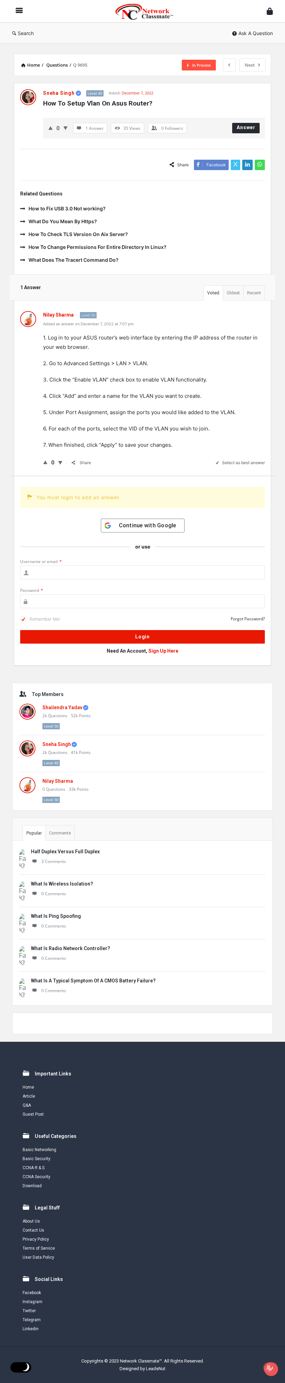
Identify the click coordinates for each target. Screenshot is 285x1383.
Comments (60, 833)
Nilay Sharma (57, 781)
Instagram (32, 1301)
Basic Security (36, 1158)
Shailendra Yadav (62, 707)
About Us (31, 1221)
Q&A (27, 1105)
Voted (213, 292)
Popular (34, 833)
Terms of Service (39, 1248)
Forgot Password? (248, 619)
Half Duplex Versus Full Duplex (65, 851)
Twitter (29, 1310)
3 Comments (53, 861)
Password (31, 590)
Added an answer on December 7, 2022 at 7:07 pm (88, 323)
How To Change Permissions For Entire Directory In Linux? (97, 247)
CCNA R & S (33, 1167)
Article (29, 1096)
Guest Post (33, 1114)
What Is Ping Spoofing (56, 916)
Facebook (32, 1292)
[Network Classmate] (148, 11)
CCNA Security (36, 1176)
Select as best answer (243, 462)
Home (28, 1087)
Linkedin (31, 1328)
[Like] (50, 128)
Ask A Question (255, 33)
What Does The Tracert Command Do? (73, 260)
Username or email (41, 561)
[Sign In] (270, 11)
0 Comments (53, 894)
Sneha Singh (56, 744)
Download (32, 1185)
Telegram (32, 1319)
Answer (246, 127)
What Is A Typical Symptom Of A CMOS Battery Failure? (93, 980)
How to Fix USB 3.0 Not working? (67, 208)
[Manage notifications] (268, 1367)
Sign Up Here (163, 651)
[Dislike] (65, 128)
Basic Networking (39, 1149)
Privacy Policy (36, 1239)
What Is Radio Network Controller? (70, 948)
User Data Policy (38, 1257)
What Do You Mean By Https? (62, 221)
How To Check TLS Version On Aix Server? (78, 234)
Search (26, 33)
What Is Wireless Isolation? (62, 884)
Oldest (233, 292)
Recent (254, 292)
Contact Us (33, 1230)
